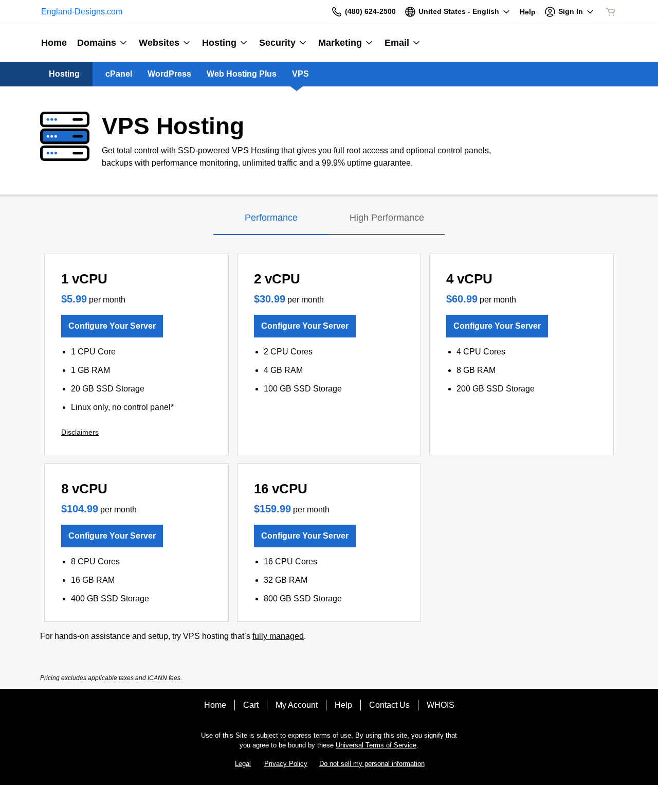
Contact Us (389, 705)
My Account (297, 705)
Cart (251, 705)
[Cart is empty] (610, 12)
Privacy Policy (285, 764)
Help (343, 705)
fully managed (278, 636)
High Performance (387, 217)
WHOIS (440, 705)
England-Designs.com (81, 11)
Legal (243, 764)
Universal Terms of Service (376, 745)
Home (215, 705)
